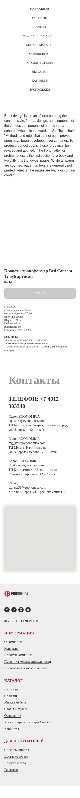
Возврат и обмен (16, 763)
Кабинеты (40, 80)
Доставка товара (16, 756)
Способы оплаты (16, 750)
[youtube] (28, 609)
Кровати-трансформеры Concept (27, 722)
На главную (40, 8)
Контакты (11, 648)
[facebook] (7, 609)
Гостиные (11, 689)
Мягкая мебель (15, 702)
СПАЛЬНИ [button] (39, 26)
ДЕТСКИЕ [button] (39, 71)
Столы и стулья (15, 709)
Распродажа (40, 89)
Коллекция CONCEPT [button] (38, 35)
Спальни (10, 696)
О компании (13, 642)
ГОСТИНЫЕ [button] (39, 17)
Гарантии (11, 769)
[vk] (14, 609)
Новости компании (18, 655)
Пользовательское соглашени (25, 668)
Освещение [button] (38, 53)
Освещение (12, 715)
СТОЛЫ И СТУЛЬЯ (40, 62)
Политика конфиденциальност (26, 661)
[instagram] (21, 609)
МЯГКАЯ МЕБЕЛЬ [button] (38, 44)
